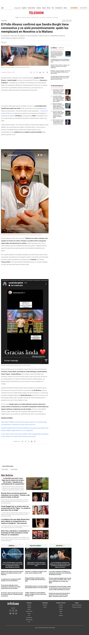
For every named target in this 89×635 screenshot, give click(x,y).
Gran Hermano (42, 17)
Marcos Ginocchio (35, 17)
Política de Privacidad (76, 607)
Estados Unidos (31, 8)
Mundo (65, 8)
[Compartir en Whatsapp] (31, 72)
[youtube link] (10, 613)
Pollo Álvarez (5, 469)
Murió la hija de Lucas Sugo (24, 17)
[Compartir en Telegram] (43, 72)
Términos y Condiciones (77, 605)
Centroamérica (58, 8)
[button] (2, 8)
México (48, 8)
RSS (29, 621)
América (29, 605)
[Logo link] (36, 12)
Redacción (45, 605)
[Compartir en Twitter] (37, 72)
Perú (53, 8)
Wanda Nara (48, 17)
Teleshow (4, 20)
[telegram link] (13, 613)
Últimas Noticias (29, 619)
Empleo (45, 607)
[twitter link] (13, 611)
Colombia (38, 8)
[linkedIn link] (16, 613)
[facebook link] (10, 611)
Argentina (24, 8)
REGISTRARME (74, 7)
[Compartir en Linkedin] (40, 72)
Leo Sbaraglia (55, 17)
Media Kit (61, 615)
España (44, 8)
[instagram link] (16, 611)
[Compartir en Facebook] (34, 72)
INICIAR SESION (83, 7)
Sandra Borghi (14, 469)
